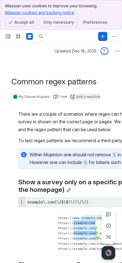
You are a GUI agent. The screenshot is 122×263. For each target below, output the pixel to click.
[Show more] (114, 36)
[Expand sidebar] (7, 36)
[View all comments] (108, 214)
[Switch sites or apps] (18, 36)
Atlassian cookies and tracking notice (39, 12)
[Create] (102, 36)
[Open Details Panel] (108, 225)
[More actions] (117, 51)
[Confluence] (29, 36)
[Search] (40, 36)
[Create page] (108, 237)
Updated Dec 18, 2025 (75, 51)
